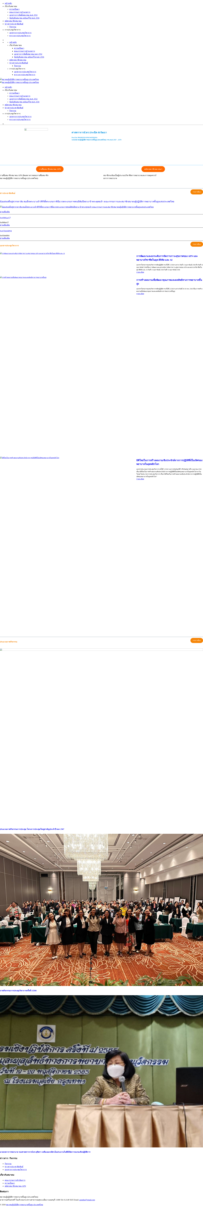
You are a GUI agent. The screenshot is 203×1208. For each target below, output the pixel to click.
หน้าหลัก (8, 3)
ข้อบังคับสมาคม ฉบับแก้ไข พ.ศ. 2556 (24, 18)
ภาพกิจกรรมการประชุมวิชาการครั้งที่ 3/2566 (18, 991)
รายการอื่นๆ (197, 192)
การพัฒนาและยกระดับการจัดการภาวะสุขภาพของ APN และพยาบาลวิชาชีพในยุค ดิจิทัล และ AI (167, 258)
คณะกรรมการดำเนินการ (15, 1180)
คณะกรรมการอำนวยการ (19, 12)
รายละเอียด (140, 272)
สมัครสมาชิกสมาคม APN (15, 1186)
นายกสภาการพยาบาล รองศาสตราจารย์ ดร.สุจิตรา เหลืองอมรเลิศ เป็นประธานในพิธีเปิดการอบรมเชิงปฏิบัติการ (45, 1152)
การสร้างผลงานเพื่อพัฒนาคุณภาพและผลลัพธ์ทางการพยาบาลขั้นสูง (169, 282)
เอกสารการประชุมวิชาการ (20, 33)
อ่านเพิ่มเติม (5, 212)
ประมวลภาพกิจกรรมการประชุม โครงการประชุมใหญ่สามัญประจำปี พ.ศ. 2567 (32, 829)
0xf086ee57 (5, 218)
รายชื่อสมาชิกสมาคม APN (50, 169)
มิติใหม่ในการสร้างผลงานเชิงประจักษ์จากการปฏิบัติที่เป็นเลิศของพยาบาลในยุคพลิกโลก (169, 462)
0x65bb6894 (6, 231)
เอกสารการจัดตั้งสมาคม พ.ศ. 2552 (23, 15)
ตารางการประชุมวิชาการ (20, 36)
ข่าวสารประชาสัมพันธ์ (14, 24)
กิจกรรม (12, 27)
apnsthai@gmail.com (87, 1200)
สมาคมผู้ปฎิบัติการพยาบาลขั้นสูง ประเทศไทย (24, 1205)
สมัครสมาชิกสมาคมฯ (153, 169)
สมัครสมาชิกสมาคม (13, 21)
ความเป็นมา (14, 9)
